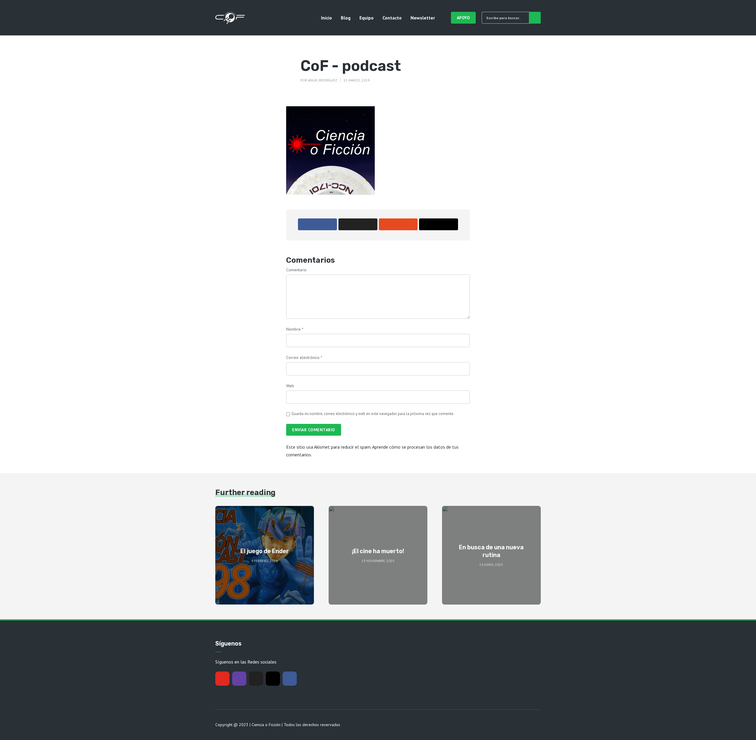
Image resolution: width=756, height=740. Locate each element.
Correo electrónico (304, 357)
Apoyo (463, 17)
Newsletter (422, 18)
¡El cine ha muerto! (378, 551)
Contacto (392, 18)
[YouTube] (222, 679)
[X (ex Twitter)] (256, 679)
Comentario (296, 269)
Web (290, 385)
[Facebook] (290, 679)
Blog (346, 18)
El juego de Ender (264, 551)
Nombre (294, 329)
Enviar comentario (313, 429)
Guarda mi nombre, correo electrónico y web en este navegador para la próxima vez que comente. (372, 413)
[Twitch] (239, 679)
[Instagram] (273, 679)
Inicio (326, 18)
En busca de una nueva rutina (491, 551)
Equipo (366, 18)
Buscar (535, 18)
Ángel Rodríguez (322, 80)
